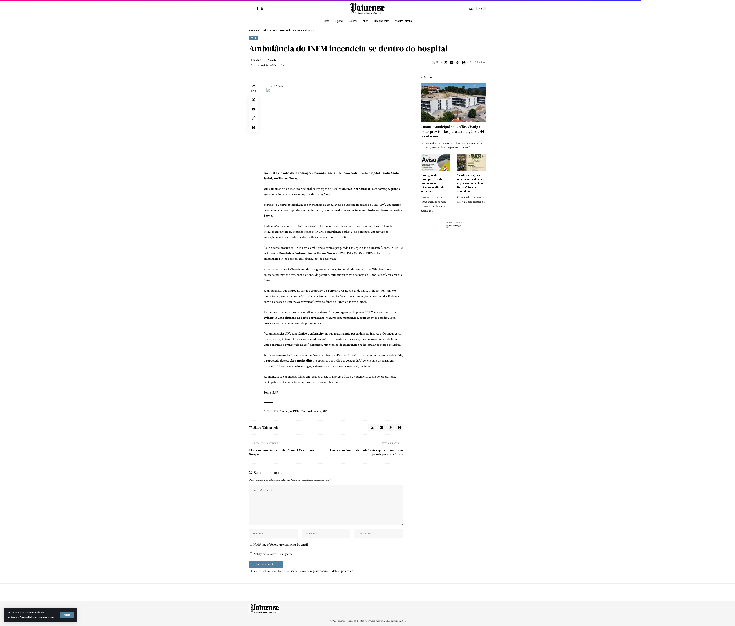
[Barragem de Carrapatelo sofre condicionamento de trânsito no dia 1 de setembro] (435, 162)
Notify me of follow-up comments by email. (281, 545)
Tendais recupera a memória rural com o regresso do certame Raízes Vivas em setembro (470, 183)
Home (252, 30)
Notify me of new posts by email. (274, 554)
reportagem (340, 312)
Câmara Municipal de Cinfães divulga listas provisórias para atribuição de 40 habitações (452, 131)
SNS (325, 411)
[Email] (451, 62)
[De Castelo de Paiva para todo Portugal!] (367, 8)
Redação (256, 60)
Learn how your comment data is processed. (326, 571)
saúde (317, 411)
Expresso (284, 205)
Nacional (306, 411)
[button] (67, 615)
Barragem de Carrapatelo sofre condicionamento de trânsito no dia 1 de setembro (434, 183)
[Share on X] (445, 62)
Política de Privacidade (20, 617)
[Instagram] (262, 8)
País (258, 30)
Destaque (286, 411)
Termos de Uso (45, 617)
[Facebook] (258, 8)
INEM (296, 411)
